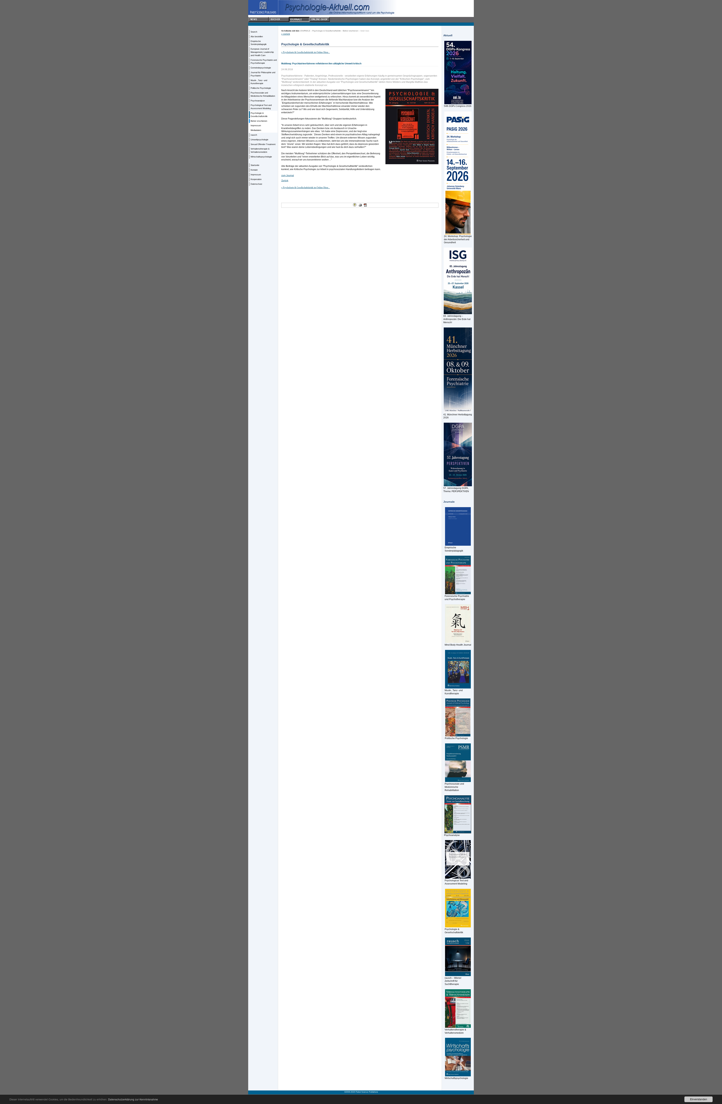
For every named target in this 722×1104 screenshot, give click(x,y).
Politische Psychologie (261, 88)
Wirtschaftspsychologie (261, 157)
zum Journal (287, 175)
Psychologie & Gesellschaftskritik (326, 31)
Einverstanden (698, 1099)
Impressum (256, 125)
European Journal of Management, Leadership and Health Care (262, 52)
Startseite (255, 165)
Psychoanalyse (258, 101)
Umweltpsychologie (259, 139)
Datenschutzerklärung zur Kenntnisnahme (133, 1099)
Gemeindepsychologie (261, 68)
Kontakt (254, 170)
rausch (254, 135)
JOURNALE (305, 31)
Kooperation (256, 179)
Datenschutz (256, 184)
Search (254, 32)
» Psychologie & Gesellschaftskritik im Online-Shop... (305, 52)
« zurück (285, 34)
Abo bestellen (257, 36)
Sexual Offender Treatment (263, 144)
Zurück (284, 180)
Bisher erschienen (259, 121)
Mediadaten (256, 130)
